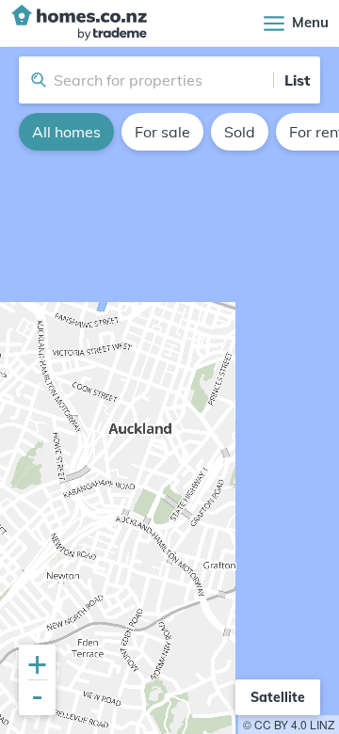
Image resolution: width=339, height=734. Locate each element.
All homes (66, 131)
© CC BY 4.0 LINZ (288, 724)
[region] (169, 390)
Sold (239, 131)
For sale (162, 131)
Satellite (277, 697)
